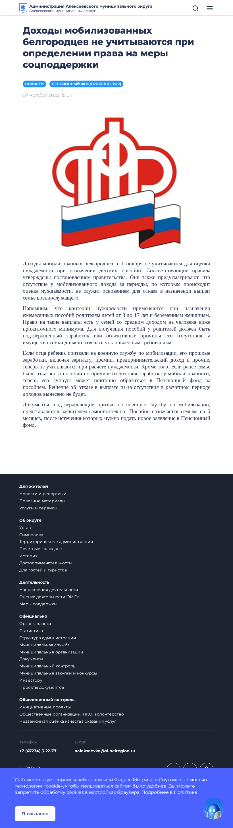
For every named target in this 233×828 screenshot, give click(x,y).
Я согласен (35, 813)
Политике (185, 792)
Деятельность (34, 582)
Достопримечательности (45, 562)
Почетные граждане (40, 548)
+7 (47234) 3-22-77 (38, 751)
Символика (31, 534)
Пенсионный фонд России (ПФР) (86, 84)
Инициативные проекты (45, 707)
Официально (33, 616)
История (28, 555)
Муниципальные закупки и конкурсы (58, 673)
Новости (34, 84)
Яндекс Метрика (133, 779)
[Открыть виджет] (213, 808)
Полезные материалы (42, 500)
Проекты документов (41, 687)
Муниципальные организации (51, 652)
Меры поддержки (38, 603)
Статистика (31, 630)
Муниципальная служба (44, 644)
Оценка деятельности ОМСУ (49, 596)
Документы (31, 658)
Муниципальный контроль (47, 666)
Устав (25, 527)
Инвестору (30, 680)
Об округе (30, 520)
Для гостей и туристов (43, 570)
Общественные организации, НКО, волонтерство (71, 714)
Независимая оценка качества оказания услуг (67, 721)
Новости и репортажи (42, 493)
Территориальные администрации (56, 541)
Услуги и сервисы (38, 508)
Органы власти (35, 623)
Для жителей (33, 486)
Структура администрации (47, 637)
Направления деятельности (48, 589)
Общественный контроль (46, 699)
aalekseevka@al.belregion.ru (105, 751)
